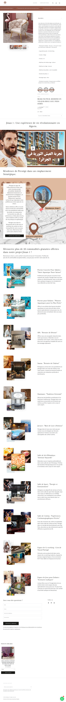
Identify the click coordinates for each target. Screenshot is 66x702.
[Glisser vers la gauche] (8, 47)
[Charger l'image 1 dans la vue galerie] (12, 47)
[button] (52, 3)
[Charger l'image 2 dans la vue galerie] (16, 47)
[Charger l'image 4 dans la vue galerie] (24, 47)
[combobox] (8, 669)
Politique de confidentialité (27, 627)
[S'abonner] (31, 686)
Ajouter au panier (8, 672)
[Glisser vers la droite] (28, 47)
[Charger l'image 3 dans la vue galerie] (20, 47)
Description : (41, 18)
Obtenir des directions (14, 235)
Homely (39, 96)
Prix (38, 108)
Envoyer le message (11, 623)
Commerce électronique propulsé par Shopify (11, 699)
